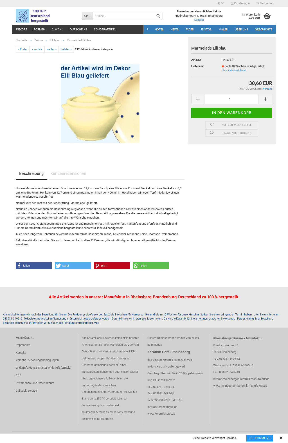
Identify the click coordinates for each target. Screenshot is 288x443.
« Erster (22, 49)
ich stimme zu (260, 438)
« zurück (37, 49)
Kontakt (199, 19)
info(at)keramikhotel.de (162, 407)
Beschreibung (31, 173)
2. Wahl (57, 29)
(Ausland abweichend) (234, 70)
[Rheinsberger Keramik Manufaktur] (45, 16)
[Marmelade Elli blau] (100, 103)
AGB (18, 375)
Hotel (159, 29)
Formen (39, 29)
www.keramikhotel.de (161, 413)
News (175, 29)
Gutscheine (78, 29)
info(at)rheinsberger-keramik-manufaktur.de (241, 379)
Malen (223, 29)
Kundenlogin (242, 3)
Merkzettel (265, 3)
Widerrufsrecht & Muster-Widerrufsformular (43, 367)
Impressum (23, 345)
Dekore (21, 29)
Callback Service (26, 390)
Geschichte (263, 29)
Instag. (206, 29)
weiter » (51, 49)
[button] (34, 265)
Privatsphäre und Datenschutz (35, 383)
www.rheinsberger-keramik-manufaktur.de (240, 385)
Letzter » (66, 49)
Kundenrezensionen (68, 173)
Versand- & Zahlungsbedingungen (37, 360)
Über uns (241, 29)
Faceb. (189, 29)
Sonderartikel (105, 29)
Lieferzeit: (198, 66)
